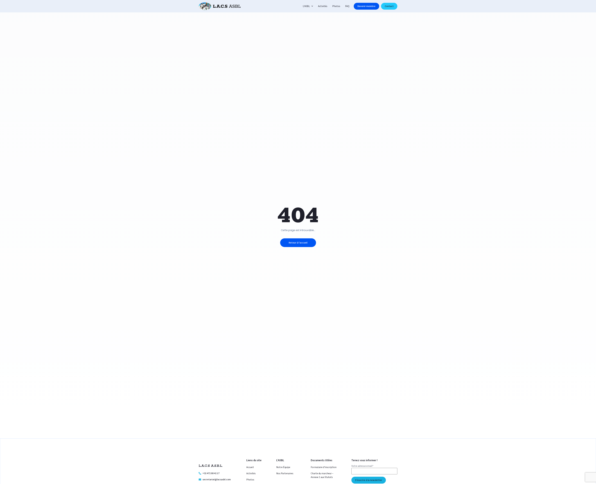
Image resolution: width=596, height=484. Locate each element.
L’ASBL (306, 6)
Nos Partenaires (284, 473)
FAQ (347, 6)
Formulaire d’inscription (323, 467)
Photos (336, 6)
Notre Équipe (283, 467)
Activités (322, 6)
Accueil (250, 467)
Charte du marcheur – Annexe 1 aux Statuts (322, 475)
